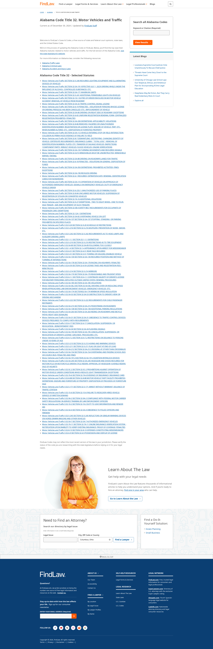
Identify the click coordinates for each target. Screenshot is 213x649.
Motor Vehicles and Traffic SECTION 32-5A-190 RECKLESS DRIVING (69, 173)
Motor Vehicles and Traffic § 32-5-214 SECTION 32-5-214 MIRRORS (69, 271)
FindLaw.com (153, 580)
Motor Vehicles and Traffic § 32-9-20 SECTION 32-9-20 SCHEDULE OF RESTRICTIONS (76, 225)
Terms (42, 642)
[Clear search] (109, 539)
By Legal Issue (93, 606)
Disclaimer (60, 642)
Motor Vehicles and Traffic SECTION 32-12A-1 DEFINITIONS (66, 213)
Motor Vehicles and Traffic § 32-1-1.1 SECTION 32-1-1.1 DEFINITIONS (70, 239)
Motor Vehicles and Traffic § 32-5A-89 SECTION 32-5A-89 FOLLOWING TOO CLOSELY (77, 245)
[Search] (170, 3)
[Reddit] (79, 628)
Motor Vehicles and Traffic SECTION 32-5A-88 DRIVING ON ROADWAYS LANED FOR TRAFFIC (80, 158)
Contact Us (92, 588)
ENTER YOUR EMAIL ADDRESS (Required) (55, 612)
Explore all (139, 100)
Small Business (153, 532)
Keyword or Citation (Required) (147, 28)
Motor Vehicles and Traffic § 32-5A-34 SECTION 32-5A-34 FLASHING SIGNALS (73, 329)
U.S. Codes (120, 606)
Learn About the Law (124, 593)
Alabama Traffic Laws (51, 63)
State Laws (120, 597)
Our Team (91, 580)
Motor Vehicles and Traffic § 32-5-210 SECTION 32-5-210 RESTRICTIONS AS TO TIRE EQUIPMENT (81, 242)
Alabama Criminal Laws (52, 66)
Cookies (70, 642)
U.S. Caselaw (120, 601)
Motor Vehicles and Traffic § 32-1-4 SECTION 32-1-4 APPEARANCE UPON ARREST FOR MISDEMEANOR (84, 248)
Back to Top (107, 557)
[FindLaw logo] (48, 4)
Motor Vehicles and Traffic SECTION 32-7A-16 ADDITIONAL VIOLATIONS (72, 199)
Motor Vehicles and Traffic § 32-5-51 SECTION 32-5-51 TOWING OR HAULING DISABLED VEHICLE (82, 254)
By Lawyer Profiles (94, 610)
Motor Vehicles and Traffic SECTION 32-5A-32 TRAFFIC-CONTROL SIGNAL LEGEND (76, 104)
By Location (92, 601)
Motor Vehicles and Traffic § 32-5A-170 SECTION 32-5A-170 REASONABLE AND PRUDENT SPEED (81, 274)
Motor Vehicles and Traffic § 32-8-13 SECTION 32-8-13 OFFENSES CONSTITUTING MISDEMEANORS (82, 430)
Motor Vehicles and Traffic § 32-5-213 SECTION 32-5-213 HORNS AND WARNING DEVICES (79, 343)
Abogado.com (153, 598)
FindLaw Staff (90, 25)
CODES (42, 12)
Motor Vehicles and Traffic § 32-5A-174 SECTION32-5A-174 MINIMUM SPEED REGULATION (79, 291)
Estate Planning (153, 529)
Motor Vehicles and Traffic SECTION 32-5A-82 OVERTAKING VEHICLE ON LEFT (74, 216)
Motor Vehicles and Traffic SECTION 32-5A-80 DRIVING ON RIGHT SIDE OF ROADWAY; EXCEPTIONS (83, 112)
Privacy (50, 642)
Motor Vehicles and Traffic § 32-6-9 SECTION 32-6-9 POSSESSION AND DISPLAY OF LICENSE (79, 433)
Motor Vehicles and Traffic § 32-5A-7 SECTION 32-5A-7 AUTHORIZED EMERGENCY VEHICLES (80, 421)
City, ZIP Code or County (88, 535)
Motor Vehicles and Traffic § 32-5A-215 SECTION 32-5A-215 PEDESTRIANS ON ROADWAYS (79, 306)
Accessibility (92, 584)
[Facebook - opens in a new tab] (55, 628)
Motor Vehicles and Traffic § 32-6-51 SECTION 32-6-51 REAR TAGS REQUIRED (73, 251)
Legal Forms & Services (124, 580)
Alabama (50, 12)
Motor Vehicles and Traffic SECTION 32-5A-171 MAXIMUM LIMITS (69, 92)
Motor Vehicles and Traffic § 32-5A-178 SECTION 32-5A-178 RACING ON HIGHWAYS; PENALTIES (81, 262)
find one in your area (134, 490)
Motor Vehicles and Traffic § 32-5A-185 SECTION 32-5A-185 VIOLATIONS (71, 283)
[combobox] (60, 539)
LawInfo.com (153, 607)
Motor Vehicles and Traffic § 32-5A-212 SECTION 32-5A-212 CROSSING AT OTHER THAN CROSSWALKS (84, 349)
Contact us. (61, 593)
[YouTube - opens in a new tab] (61, 628)
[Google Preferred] (85, 628)
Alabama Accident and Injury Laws (56, 69)
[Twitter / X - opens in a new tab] (67, 628)
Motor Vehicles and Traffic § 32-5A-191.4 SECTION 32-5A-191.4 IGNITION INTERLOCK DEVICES (81, 358)
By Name (91, 614)
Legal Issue (48, 535)
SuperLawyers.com (155, 589)
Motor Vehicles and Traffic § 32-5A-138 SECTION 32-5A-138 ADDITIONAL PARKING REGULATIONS (82, 309)
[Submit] (74, 616)
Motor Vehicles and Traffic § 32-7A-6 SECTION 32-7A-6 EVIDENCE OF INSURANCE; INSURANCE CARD (83, 375)
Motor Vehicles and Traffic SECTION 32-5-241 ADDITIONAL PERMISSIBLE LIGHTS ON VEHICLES (81, 95)
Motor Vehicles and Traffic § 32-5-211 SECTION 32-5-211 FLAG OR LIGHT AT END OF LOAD (79, 346)
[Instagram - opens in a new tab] (73, 628)
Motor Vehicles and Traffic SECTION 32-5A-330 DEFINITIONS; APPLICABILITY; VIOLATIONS (79, 121)
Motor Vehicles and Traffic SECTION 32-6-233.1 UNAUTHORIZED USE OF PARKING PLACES (79, 190)
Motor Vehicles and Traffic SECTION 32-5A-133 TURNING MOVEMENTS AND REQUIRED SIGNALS (82, 150)
